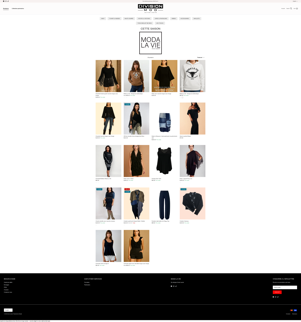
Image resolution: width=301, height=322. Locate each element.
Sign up (277, 292)
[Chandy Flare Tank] (164, 161)
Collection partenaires (18, 8)
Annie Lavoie (10, 313)
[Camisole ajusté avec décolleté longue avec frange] (136, 246)
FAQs (5, 287)
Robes (174, 18)
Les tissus (159, 23)
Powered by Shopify (17, 313)
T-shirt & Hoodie (114, 18)
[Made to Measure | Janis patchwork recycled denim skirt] (164, 119)
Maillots (197, 18)
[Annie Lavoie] (150, 8)
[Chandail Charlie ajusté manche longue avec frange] (108, 76)
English (294, 1)
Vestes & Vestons (144, 18)
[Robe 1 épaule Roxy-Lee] (192, 161)
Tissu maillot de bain (145, 23)
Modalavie (6, 8)
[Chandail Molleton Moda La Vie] (108, 161)
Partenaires (87, 284)
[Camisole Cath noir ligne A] (108, 246)
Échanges (6, 284)
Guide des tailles (8, 282)
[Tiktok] (8, 1)
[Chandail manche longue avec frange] (108, 119)
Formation (86, 282)
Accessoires (185, 18)
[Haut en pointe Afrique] (192, 119)
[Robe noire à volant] (136, 161)
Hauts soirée (129, 18)
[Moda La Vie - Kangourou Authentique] (136, 76)
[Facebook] (3, 1)
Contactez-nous (8, 292)
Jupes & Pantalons (161, 18)
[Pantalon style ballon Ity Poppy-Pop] (164, 203)
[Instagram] (6, 1)
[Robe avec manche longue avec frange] (164, 76)
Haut (102, 18)
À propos (6, 289)
